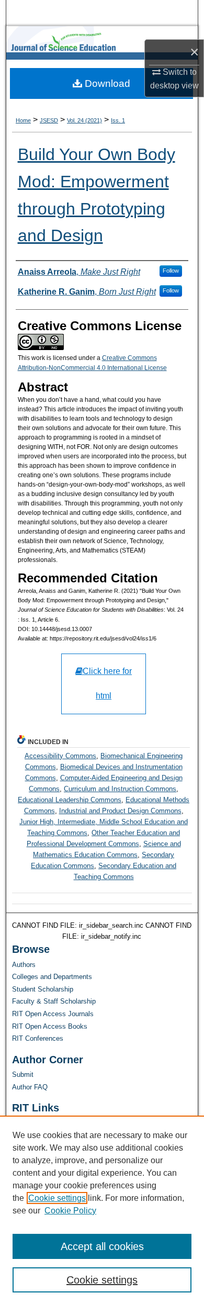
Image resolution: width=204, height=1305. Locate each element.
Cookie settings (57, 1198)
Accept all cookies (102, 1246)
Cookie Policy (70, 1210)
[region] (102, 1210)
